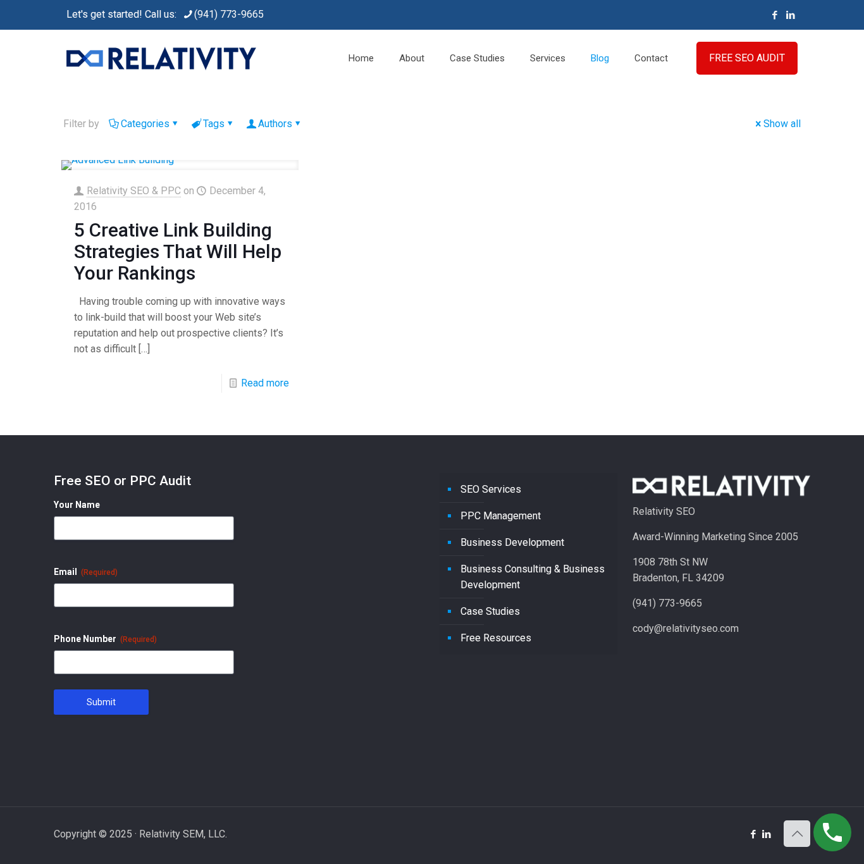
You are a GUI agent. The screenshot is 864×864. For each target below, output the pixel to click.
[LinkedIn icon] (790, 15)
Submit (101, 702)
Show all (782, 124)
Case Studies (490, 611)
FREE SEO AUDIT (747, 58)
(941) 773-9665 (229, 14)
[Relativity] (161, 58)
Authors (275, 124)
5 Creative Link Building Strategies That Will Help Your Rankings (177, 251)
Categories (145, 124)
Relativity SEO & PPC (134, 191)
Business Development (512, 542)
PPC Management (500, 516)
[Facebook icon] (774, 15)
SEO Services (490, 489)
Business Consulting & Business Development (532, 577)
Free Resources (495, 638)
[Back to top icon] (797, 833)
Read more (265, 383)
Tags (214, 124)
